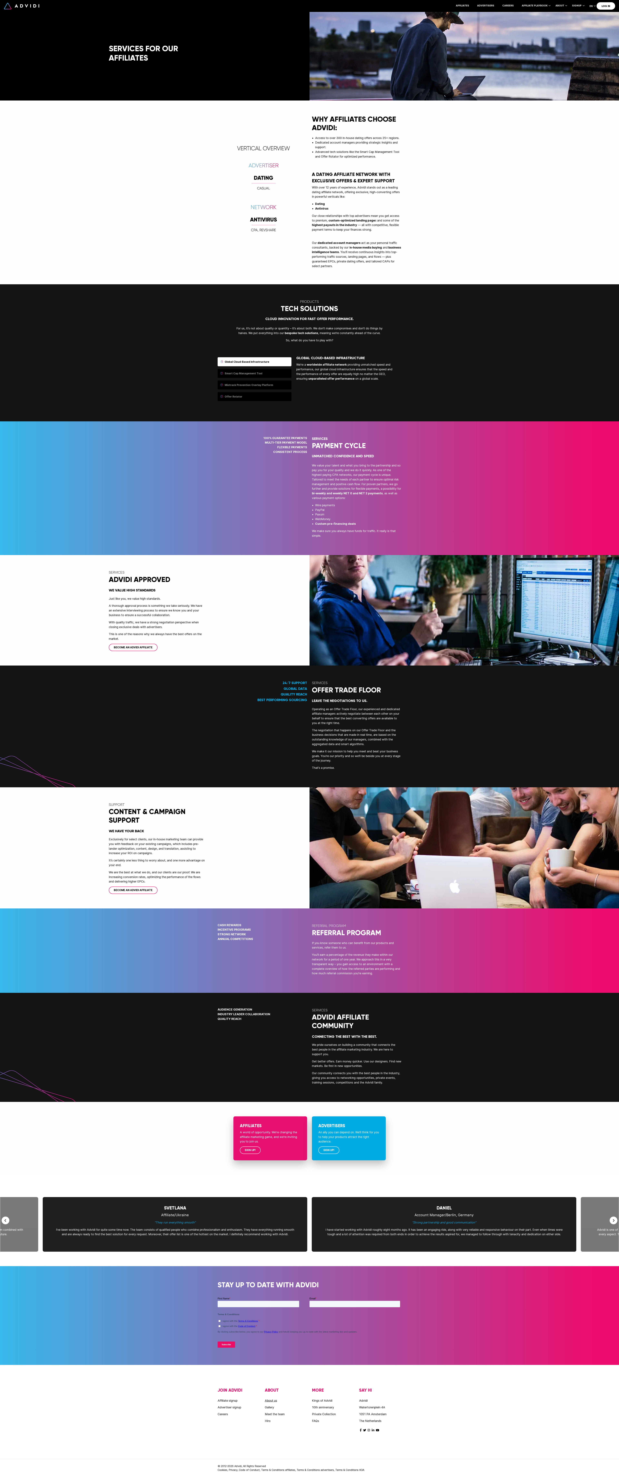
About (559, 5)
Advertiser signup (229, 1407)
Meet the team (275, 1414)
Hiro (267, 1421)
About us (271, 1400)
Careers (508, 5)
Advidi (21, 6)
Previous (5, 1220)
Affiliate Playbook (535, 5)
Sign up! (250, 1150)
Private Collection (324, 1414)
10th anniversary (323, 1407)
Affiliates (462, 5)
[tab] (254, 361)
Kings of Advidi (322, 1400)
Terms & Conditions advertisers (315, 1470)
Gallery (269, 1407)
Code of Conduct (249, 1470)
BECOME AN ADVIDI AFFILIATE (133, 647)
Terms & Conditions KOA (349, 1470)
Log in (606, 6)
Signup (577, 5)
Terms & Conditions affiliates (278, 1470)
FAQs (315, 1421)
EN (591, 6)
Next (613, 1220)
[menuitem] (462, 6)
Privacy (233, 1470)
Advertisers (485, 5)
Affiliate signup (227, 1400)
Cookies (222, 1470)
